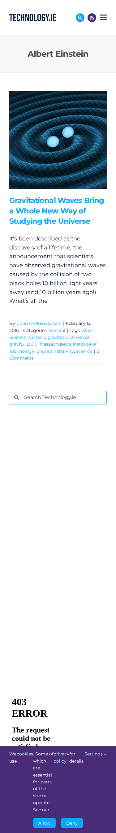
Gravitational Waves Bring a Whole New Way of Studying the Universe (49, 140)
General (57, 330)
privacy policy (61, 757)
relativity (64, 351)
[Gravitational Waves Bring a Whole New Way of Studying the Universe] (58, 140)
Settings (94, 754)
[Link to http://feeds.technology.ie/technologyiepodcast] (92, 17)
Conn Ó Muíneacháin (39, 323)
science (84, 351)
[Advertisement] (55, 504)
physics (45, 351)
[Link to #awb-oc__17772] (80, 17)
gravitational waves (68, 337)
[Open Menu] (103, 17)
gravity (16, 344)
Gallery (67, 140)
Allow (44, 823)
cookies (25, 754)
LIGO (32, 344)
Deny (72, 823)
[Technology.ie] (32, 16)
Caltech (37, 337)
